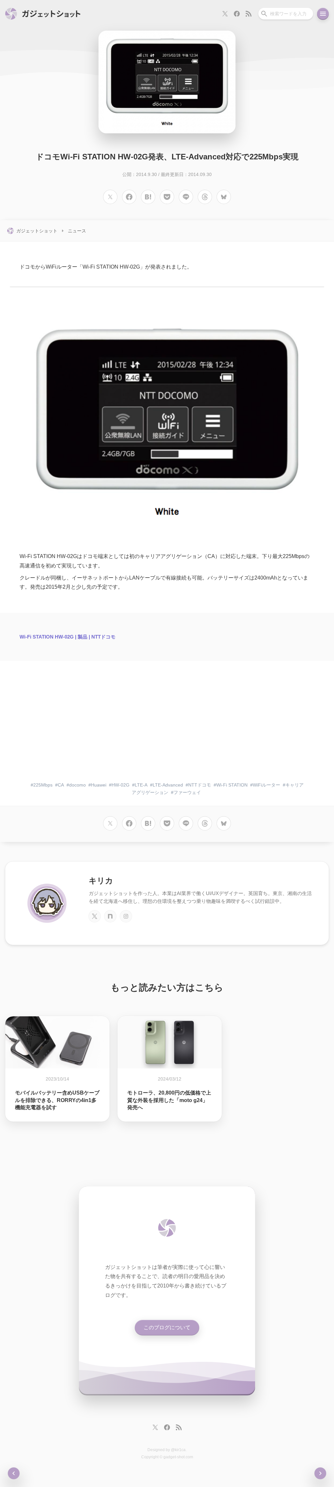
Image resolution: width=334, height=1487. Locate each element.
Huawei (98, 785)
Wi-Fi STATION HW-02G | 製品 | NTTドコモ (67, 637)
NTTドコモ (199, 785)
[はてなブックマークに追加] (148, 197)
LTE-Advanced (168, 785)
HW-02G (120, 785)
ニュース (77, 230)
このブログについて (167, 1327)
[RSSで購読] (248, 14)
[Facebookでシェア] (129, 197)
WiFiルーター (266, 785)
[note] (110, 916)
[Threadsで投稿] (205, 197)
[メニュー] (323, 14)
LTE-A (141, 785)
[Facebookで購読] (237, 14)
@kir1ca (178, 1450)
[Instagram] (126, 916)
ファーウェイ (187, 792)
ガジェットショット (36, 230)
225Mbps (43, 785)
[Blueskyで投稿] (224, 197)
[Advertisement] (167, 726)
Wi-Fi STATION (232, 785)
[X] (94, 916)
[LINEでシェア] (186, 197)
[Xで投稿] (110, 197)
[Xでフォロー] (225, 14)
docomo (77, 785)
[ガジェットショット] (43, 13)
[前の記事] (320, 1473)
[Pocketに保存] (167, 197)
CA (61, 785)
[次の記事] (14, 1473)
